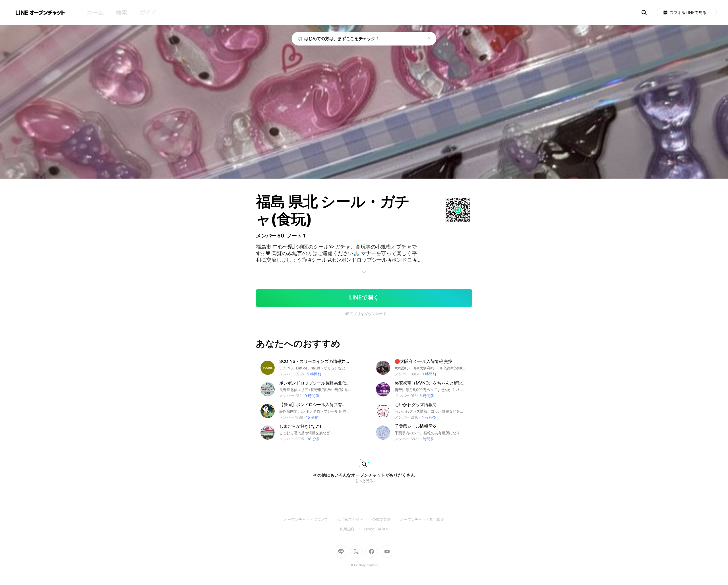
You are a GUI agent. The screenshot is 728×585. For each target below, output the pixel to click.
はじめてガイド (354, 519)
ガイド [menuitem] (148, 12)
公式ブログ (386, 519)
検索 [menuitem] (121, 12)
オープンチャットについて (310, 519)
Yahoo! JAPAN (375, 529)
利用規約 (352, 529)
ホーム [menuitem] (95, 12)
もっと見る (364, 480)
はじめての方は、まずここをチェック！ (342, 38)
